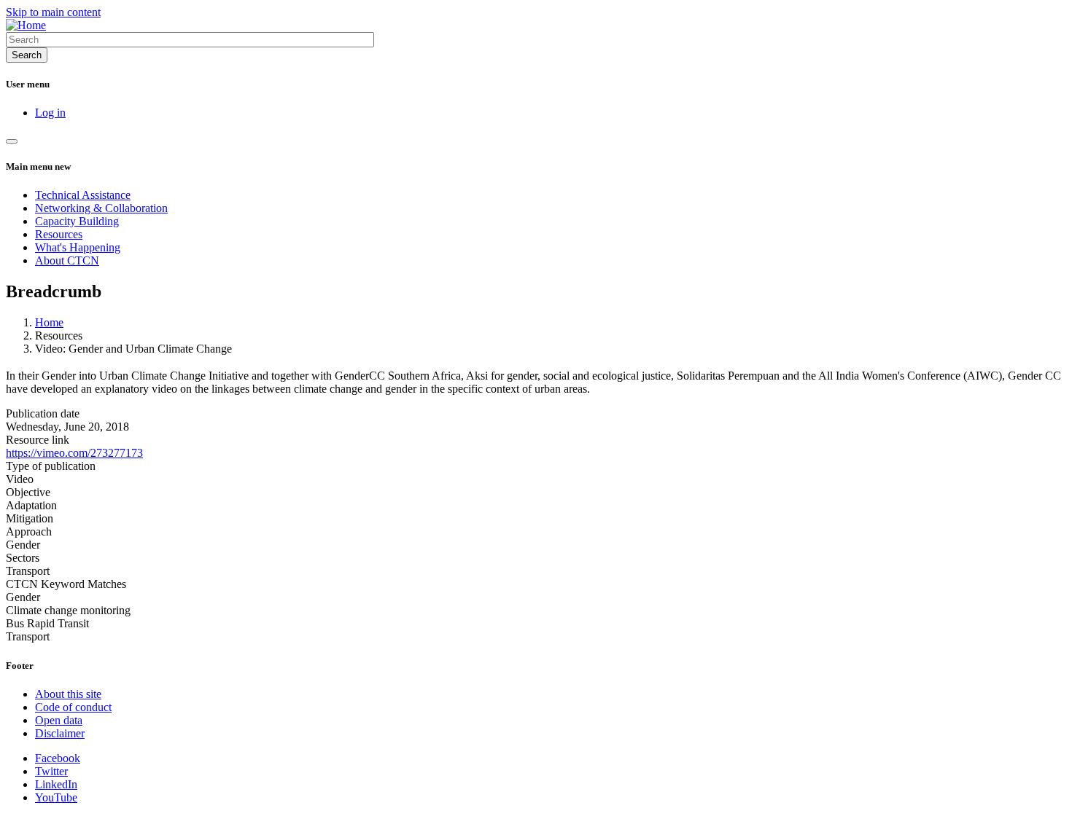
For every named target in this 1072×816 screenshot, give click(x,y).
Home (49, 322)
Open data (58, 720)
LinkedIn (56, 784)
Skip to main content (53, 12)
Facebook (57, 758)
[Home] (26, 25)
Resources (58, 234)
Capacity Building (77, 221)
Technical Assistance (83, 195)
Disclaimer (60, 733)
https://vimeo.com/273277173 (74, 453)
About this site (68, 694)
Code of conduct (73, 707)
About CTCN (67, 260)
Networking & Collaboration (101, 208)
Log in (50, 112)
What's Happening (77, 247)
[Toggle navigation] (12, 141)
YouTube (56, 797)
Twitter (51, 771)
